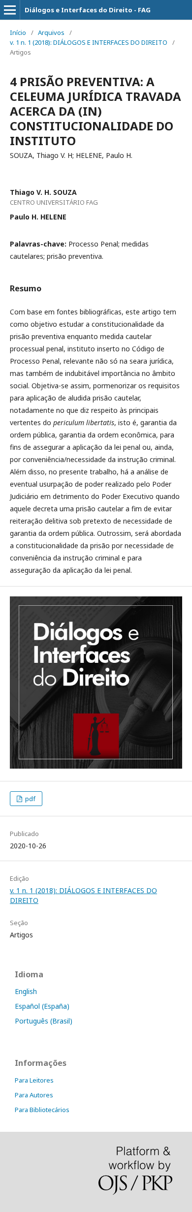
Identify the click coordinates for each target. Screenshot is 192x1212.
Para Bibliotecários (42, 1109)
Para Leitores (34, 1080)
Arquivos (51, 32)
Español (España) (42, 1006)
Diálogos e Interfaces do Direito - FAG (88, 9)
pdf (29, 798)
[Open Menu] (10, 10)
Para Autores (34, 1094)
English (26, 991)
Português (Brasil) (43, 1021)
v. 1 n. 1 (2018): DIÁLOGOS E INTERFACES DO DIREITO (88, 42)
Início (18, 32)
